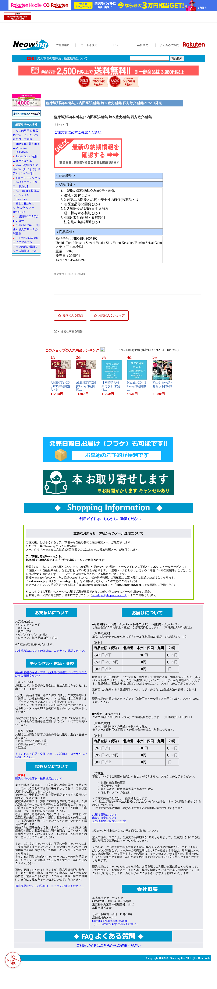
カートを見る (89, 45)
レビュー (115, 45)
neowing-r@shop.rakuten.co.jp (109, 595)
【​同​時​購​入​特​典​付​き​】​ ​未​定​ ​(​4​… (111, 386)
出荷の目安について (104, 817)
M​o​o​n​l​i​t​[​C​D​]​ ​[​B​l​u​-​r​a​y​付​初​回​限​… (136, 386)
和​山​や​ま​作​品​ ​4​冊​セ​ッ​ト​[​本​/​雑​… (162, 386)
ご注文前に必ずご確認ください (78, 132)
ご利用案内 (63, 45)
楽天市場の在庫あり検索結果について (38, 778)
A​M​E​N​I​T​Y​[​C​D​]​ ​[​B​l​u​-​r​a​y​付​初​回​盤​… (86, 386)
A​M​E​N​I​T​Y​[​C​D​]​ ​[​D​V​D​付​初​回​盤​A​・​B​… (61, 386)
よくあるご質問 (169, 45)
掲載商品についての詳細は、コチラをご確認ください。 (49, 885)
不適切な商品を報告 (70, 331)
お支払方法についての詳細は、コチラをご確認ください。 (51, 650)
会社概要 (142, 45)
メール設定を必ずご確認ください (115, 924)
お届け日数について (104, 814)
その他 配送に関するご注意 (109, 821)
